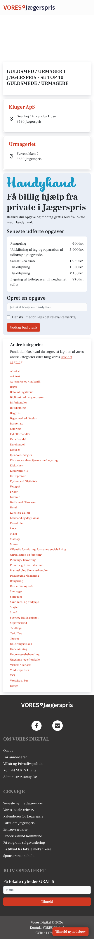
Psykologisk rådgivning (24, 575)
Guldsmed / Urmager (23, 502)
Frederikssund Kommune (22, 836)
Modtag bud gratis (23, 327)
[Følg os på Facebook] (36, 725)
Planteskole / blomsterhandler (29, 570)
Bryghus (15, 413)
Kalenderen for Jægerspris (23, 816)
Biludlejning (18, 408)
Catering (15, 429)
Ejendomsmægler (21, 455)
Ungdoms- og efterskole (25, 659)
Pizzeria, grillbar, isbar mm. (27, 565)
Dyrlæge (15, 450)
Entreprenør (18, 476)
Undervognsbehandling (25, 654)
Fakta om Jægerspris (19, 823)
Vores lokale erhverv (18, 810)
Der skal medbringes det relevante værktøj (44, 317)
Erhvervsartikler (15, 829)
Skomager (16, 591)
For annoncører (15, 757)
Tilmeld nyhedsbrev (70, 931)
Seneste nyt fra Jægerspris (23, 803)
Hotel (13, 507)
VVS (12, 675)
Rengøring (16, 581)
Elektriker (16, 465)
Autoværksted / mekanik (25, 381)
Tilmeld (47, 901)
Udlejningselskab (21, 644)
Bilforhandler (18, 402)
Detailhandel (18, 439)
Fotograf (15, 486)
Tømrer (14, 638)
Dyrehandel (17, 444)
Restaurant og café (21, 586)
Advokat (15, 371)
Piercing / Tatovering (23, 560)
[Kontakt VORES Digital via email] (57, 725)
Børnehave (16, 423)
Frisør (13, 492)
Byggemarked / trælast (24, 418)
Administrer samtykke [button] (20, 777)
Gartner (15, 497)
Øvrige (14, 686)
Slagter (14, 607)
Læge (13, 528)
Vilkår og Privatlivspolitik (22, 764)
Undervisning (18, 649)
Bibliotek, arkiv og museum (27, 397)
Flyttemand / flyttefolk (23, 481)
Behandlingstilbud (21, 392)
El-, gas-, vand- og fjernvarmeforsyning (34, 460)
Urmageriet (22, 144)
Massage (15, 539)
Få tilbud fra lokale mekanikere (27, 849)
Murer (14, 544)
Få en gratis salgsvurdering (24, 842)
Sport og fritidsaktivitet (24, 617)
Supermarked (18, 623)
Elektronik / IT (19, 471)
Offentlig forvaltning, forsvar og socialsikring (38, 549)
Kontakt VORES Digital (20, 770)
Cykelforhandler (20, 434)
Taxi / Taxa (16, 633)
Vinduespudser (19, 670)
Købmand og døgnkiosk (24, 518)
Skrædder (16, 596)
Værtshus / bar (19, 680)
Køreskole (16, 523)
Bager (13, 387)
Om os (8, 750)
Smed (13, 612)
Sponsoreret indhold (19, 856)
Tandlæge (16, 628)
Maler (13, 534)
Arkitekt (15, 376)
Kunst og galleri (20, 513)
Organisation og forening (26, 554)
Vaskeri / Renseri (20, 665)
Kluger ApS (22, 107)
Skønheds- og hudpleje (24, 602)
